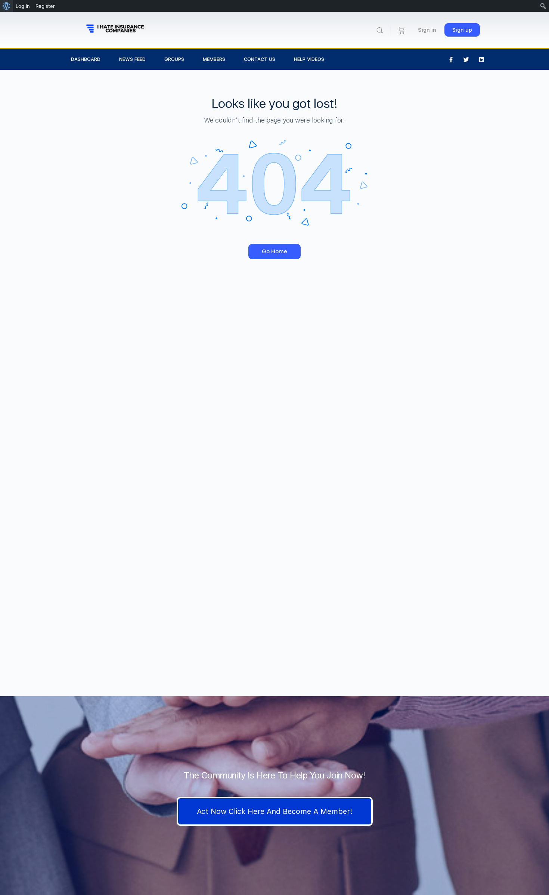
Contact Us (259, 59)
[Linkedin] (481, 59)
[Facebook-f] (451, 59)
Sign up (462, 30)
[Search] (379, 30)
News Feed (132, 59)
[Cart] (401, 30)
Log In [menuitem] (23, 6)
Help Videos (309, 59)
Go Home (274, 251)
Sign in (427, 30)
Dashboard (85, 59)
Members (214, 59)
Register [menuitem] (45, 6)
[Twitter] (466, 59)
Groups (174, 59)
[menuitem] (6, 6)
